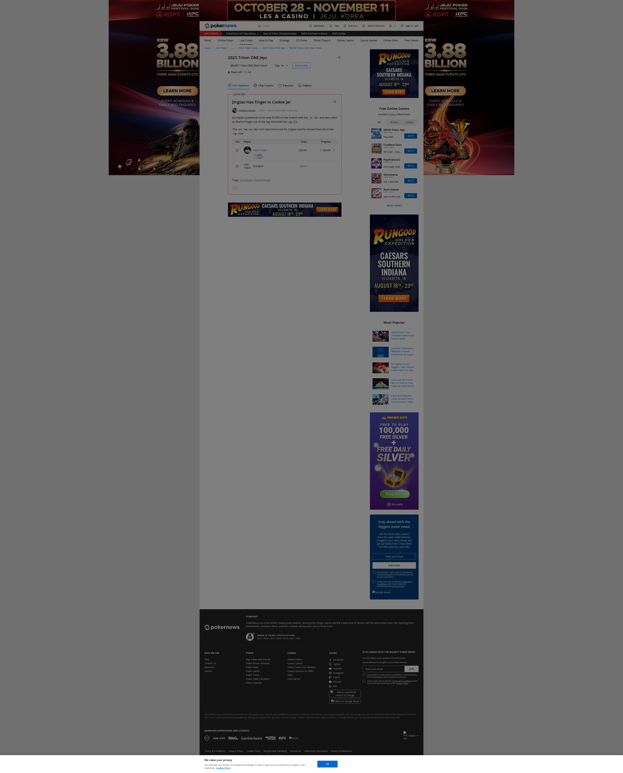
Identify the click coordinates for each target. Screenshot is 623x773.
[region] (311, 764)
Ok (327, 763)
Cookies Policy (223, 768)
